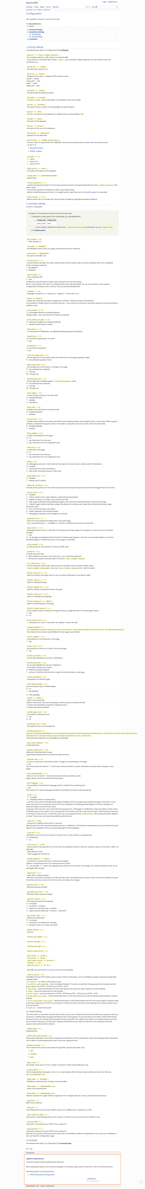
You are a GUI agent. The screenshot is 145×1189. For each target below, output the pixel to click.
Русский (56, 19)
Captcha (30, 932)
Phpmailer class (79, 1047)
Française (48, 19)
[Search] (117, 7)
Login (104, 2)
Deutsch (41, 19)
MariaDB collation (36, 148)
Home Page (29, 10)
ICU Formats (49, 970)
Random (56, 7)
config (30, 1149)
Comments (30, 1153)
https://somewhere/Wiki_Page (81, 566)
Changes (29, 7)
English (39, 10)
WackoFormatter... (46, 667)
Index (36, 7)
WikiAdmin (92, 1179)
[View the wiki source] (90, 7)
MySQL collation (36, 151)
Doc (35, 10)
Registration (112, 2)
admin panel (91, 192)
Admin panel (40, 230)
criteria (92, 142)
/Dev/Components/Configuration (42, 1175)
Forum (48, 7)
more (94, 7)
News (42, 7)
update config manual (35, 1159)
